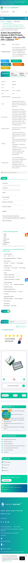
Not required (7, 270)
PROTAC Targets (8, 441)
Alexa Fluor (6, 239)
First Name (5, 183)
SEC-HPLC (13, 305)
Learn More (11, 4)
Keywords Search (5, 11)
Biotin (5, 240)
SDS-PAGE (6, 305)
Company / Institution (7, 202)
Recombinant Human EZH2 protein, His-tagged (14, 422)
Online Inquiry (7, 462)
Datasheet (4, 395)
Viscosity (6, 293)
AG (11, 284)
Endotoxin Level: (8, 265)
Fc (13, 256)
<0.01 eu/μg (22, 267)
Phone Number (6, 197)
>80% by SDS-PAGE (9, 274)
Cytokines (6, 452)
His (5, 256)
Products (3, 510)
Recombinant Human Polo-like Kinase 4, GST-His (13, 413)
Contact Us (3, 513)
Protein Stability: (8, 282)
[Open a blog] (8, 522)
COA (23, 395)
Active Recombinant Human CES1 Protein (14, 416)
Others (5, 244)
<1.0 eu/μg (7, 267)
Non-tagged (20, 263)
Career (8, 513)
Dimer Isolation (18, 298)
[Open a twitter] (3, 522)
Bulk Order (5, 64)
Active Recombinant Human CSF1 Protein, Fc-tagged (14, 410)
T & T (6, 284)
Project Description (7, 220)
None (5, 234)
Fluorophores (7, 242)
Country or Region (6, 206)
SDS (14, 395)
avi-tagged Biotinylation (10, 258)
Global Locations (7, 548)
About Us (6, 470)
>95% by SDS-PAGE (9, 279)
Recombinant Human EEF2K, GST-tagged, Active (14, 426)
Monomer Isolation (8, 298)
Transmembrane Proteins (10, 439)
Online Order (18, 64)
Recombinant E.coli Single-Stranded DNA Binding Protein (14, 419)
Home (3, 21)
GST (9, 256)
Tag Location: (7, 261)
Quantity (4, 211)
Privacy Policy (9, 560)
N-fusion (12, 263)
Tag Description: (8, 254)
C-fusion (6, 263)
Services (8, 510)
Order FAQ (6, 465)
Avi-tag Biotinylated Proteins (11, 448)
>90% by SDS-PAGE (9, 277)
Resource (13, 510)
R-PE (5, 235)
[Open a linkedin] (5, 522)
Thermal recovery (8, 286)
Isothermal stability (19, 284)
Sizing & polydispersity (9, 289)
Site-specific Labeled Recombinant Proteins (13, 26)
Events (5, 467)
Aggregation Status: (9, 296)
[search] (26, 11)
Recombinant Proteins (8, 23)
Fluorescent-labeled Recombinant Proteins (13, 25)
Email (4, 192)
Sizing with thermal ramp (10, 291)
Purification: (7, 303)
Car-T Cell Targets (8, 450)
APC (5, 237)
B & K (20, 291)
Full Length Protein (8, 443)
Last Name (5, 187)
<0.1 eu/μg (14, 267)
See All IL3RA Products (13, 385)
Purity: (5, 272)
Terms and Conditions (6, 526)
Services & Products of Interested (11, 216)
